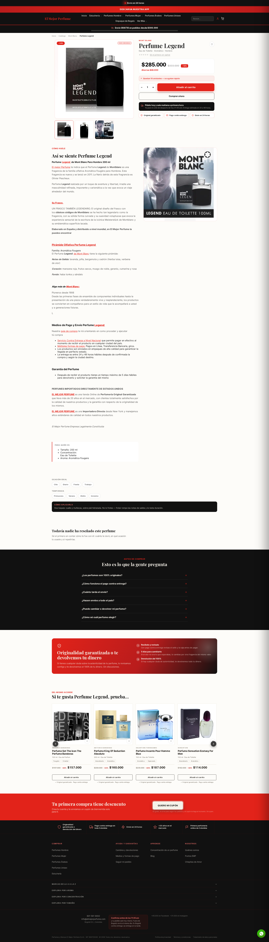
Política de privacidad (163, 937)
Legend (66, 162)
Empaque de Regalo (125, 21)
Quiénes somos (192, 850)
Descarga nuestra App (134, 9)
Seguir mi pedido (123, 862)
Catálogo (62, 36)
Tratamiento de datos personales (205, 937)
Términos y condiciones (182, 937)
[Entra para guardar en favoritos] (211, 44)
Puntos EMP (190, 856)
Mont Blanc (72, 36)
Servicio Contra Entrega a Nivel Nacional (79, 340)
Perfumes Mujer (133, 16)
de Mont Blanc (81, 253)
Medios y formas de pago (127, 856)
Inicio (84, 16)
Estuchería (94, 16)
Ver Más (141, 21)
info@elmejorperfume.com (93, 919)
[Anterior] (55, 743)
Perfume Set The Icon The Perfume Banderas (66, 752)
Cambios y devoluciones (127, 850)
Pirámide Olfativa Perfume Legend (74, 244)
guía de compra (69, 331)
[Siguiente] (213, 743)
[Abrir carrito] (222, 18)
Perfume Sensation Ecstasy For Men (195, 752)
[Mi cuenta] (217, 18)
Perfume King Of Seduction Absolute (109, 752)
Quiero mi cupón (168, 805)
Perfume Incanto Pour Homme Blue (153, 752)
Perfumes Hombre (112, 16)
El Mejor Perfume (58, 19)
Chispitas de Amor (193, 862)
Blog (152, 856)
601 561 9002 (93, 916)
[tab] (64, 129)
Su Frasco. (57, 203)
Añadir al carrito (185, 87)
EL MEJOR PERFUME (63, 394)
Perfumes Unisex (172, 16)
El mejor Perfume (61, 167)
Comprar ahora (176, 96)
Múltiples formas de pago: (71, 346)
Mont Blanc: (73, 286)
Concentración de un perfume (164, 850)
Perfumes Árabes (153, 16)
